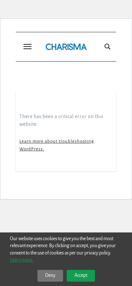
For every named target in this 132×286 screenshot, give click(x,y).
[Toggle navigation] (27, 46)
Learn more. (21, 260)
